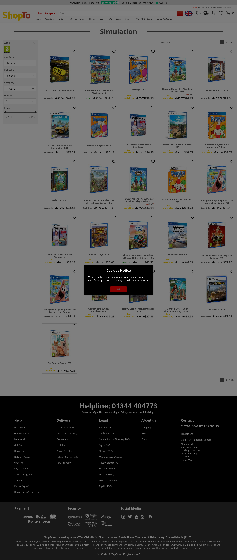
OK (118, 289)
